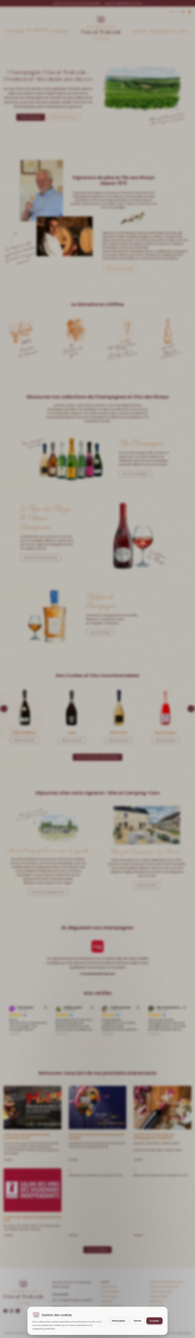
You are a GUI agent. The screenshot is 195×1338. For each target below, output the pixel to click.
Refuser (137, 1320)
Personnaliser (118, 1320)
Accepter (154, 1320)
